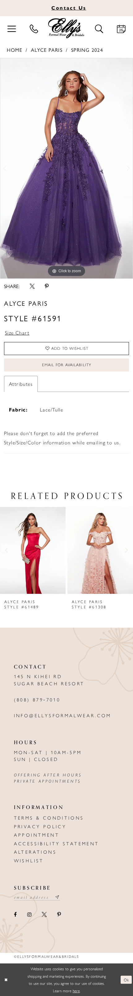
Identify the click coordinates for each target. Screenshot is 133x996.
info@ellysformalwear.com (62, 715)
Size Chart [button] (17, 332)
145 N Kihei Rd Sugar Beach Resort (49, 680)
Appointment (36, 834)
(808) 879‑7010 (37, 699)
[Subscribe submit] (57, 897)
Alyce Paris (47, 49)
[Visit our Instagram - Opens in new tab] (29, 915)
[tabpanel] (66, 168)
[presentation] (33, 550)
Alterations (35, 851)
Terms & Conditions (49, 817)
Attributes (21, 383)
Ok (126, 980)
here (76, 991)
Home (15, 49)
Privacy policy (40, 826)
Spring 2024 (87, 49)
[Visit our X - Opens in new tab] (44, 915)
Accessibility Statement (56, 843)
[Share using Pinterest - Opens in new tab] (46, 286)
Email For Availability (66, 364)
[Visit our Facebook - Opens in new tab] (15, 915)
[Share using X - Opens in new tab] (32, 286)
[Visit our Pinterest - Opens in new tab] (59, 915)
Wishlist (29, 860)
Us (68, 7)
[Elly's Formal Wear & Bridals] (66, 28)
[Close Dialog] (6, 979)
